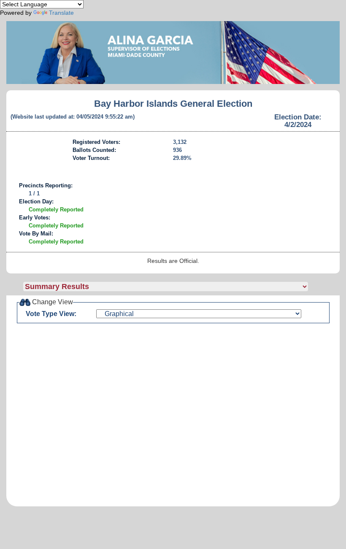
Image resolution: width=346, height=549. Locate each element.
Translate (61, 12)
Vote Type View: (51, 313)
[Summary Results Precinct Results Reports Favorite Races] (181, 286)
